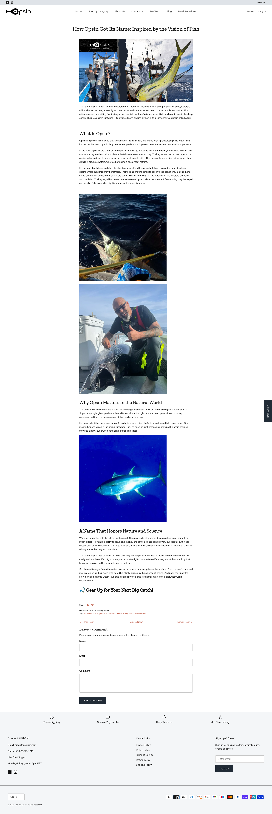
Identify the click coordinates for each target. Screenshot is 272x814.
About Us (120, 11)
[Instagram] (12, 2)
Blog (169, 11)
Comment (84, 670)
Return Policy (143, 750)
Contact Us (137, 11)
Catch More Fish (115, 613)
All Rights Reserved (33, 805)
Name (82, 641)
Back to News (136, 622)
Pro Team (155, 11)
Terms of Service (144, 755)
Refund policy (143, 760)
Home (78, 11)
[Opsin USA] (18, 11)
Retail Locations (187, 11)
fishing (125, 613)
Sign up (224, 769)
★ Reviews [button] (268, 411)
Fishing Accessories (137, 613)
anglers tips (102, 613)
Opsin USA (19, 805)
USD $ (259, 2)
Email (82, 655)
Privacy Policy (143, 745)
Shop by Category (98, 11)
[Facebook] (7, 2)
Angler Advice (90, 613)
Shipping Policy (144, 764)
